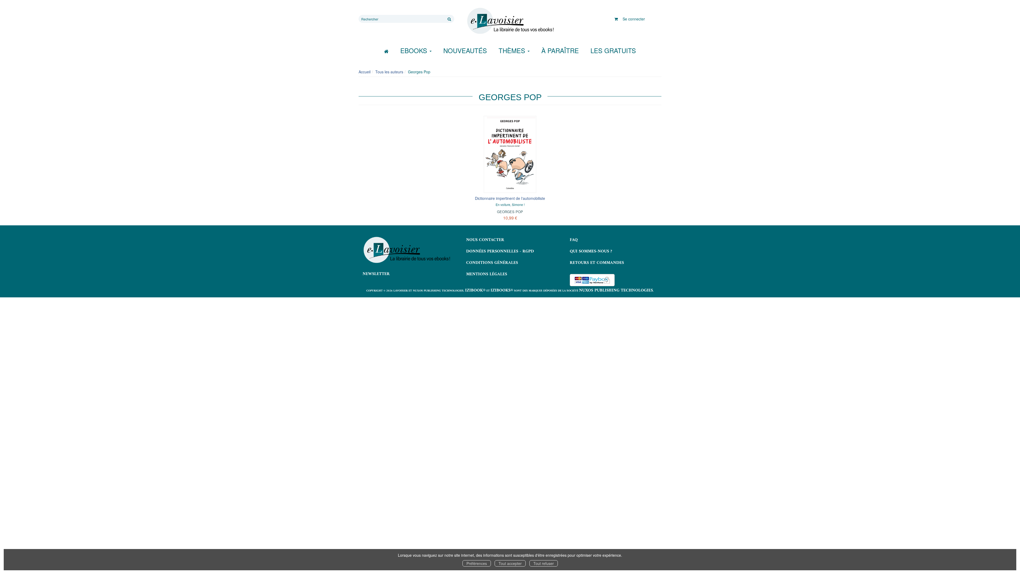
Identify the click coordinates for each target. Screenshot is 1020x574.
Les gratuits (613, 50)
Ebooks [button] (414, 50)
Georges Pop (510, 211)
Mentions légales (486, 274)
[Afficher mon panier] (616, 19)
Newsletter (376, 274)
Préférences (476, 563)
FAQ (574, 240)
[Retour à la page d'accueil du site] (510, 21)
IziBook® (475, 290)
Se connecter (634, 19)
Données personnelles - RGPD (500, 251)
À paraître (560, 50)
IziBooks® (502, 290)
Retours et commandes (597, 263)
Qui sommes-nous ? (591, 251)
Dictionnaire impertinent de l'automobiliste (510, 198)
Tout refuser (543, 563)
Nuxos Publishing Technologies (616, 290)
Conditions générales (492, 263)
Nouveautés (465, 50)
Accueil (365, 71)
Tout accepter (510, 563)
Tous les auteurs (389, 71)
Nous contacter (485, 240)
